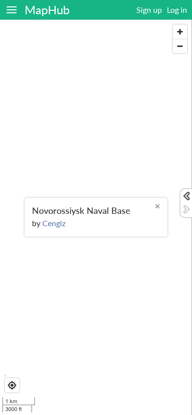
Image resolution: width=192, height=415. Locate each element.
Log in (177, 9)
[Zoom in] (180, 32)
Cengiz (53, 223)
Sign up (149, 9)
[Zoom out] (180, 46)
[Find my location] (12, 385)
